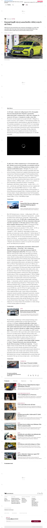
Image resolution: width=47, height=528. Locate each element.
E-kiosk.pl (33, 498)
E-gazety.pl (34, 499)
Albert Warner (10, 108)
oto (27, 4)
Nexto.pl (33, 500)
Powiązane (6, 381)
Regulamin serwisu (15, 500)
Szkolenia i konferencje (8, 509)
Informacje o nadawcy (15, 502)
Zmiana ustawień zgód (15, 499)
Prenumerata (24, 500)
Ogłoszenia (24, 499)
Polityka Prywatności (15, 498)
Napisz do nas (7, 500)
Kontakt (5, 499)
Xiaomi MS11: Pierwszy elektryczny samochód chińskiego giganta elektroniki (29, 205)
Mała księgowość (35, 502)
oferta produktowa (23, 513)
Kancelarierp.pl (34, 503)
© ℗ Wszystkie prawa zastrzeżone (14, 374)
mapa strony (6, 513)
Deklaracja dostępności (15, 503)
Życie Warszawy (35, 505)
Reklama (23, 498)
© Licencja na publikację (12, 373)
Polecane (15, 381)
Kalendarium (14, 513)
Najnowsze (23, 381)
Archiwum (24, 502)
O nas (5, 498)
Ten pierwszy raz (23, 361)
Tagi (31, 381)
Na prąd (21, 201)
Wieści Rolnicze (35, 504)
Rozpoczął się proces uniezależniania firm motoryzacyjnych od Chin (29, 311)
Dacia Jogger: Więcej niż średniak (28, 363)
